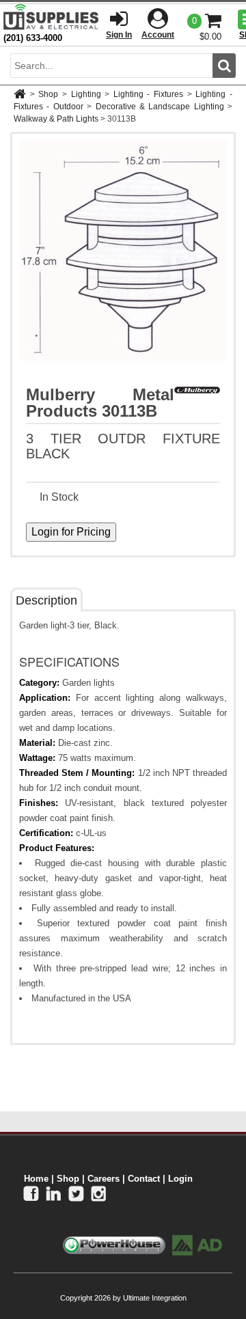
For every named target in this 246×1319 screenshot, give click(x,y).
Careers (103, 1179)
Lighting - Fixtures (148, 94)
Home (36, 1179)
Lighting (86, 94)
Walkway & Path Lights (56, 119)
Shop (48, 94)
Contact (144, 1179)
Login (180, 1179)
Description (46, 600)
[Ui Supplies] (51, 17)
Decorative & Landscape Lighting (160, 106)
